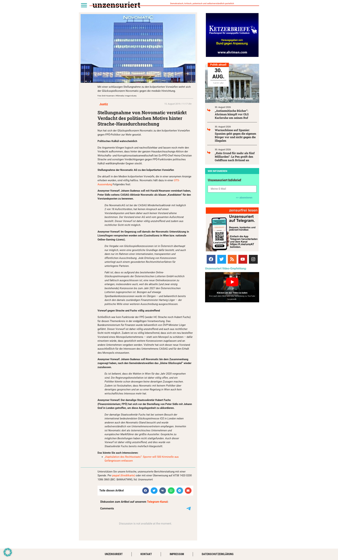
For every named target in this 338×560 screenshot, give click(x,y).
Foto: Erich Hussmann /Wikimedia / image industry (117, 96)
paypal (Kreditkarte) (123, 475)
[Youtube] (242, 259)
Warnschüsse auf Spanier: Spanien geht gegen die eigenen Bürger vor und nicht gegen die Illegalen (235, 135)
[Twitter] (221, 259)
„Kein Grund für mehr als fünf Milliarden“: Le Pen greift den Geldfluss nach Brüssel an (235, 156)
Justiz (103, 104)
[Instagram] (253, 259)
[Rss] (232, 259)
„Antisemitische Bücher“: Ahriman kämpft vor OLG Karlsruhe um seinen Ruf (232, 114)
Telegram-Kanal (157, 501)
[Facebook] (211, 259)
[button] (84, 5)
